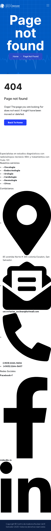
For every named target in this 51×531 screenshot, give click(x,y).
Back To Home (15, 122)
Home (15, 56)
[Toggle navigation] (48, 5)
